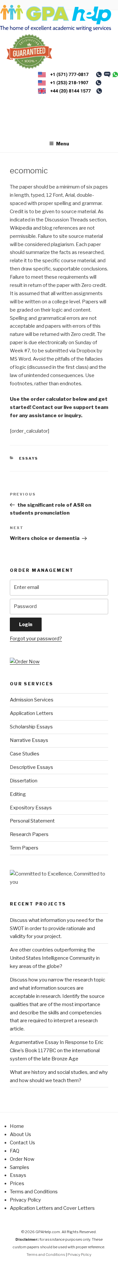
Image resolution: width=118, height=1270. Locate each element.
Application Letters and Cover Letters (52, 1208)
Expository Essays (31, 808)
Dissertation (23, 781)
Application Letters (31, 713)
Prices (17, 1183)
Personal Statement (32, 821)
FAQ (14, 1151)
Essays (28, 458)
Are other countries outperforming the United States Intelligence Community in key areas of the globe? (55, 958)
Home (17, 1126)
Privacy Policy (25, 1200)
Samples (19, 1167)
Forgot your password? (36, 639)
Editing (18, 794)
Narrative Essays (29, 740)
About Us (20, 1134)
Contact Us (22, 1143)
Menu (62, 143)
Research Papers (29, 834)
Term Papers (24, 848)
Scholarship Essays (31, 727)
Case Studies (24, 754)
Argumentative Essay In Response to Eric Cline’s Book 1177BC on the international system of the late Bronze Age (56, 1050)
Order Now (22, 1159)
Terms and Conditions (34, 1192)
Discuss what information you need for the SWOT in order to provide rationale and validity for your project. (56, 928)
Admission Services (31, 700)
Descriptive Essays (31, 767)
